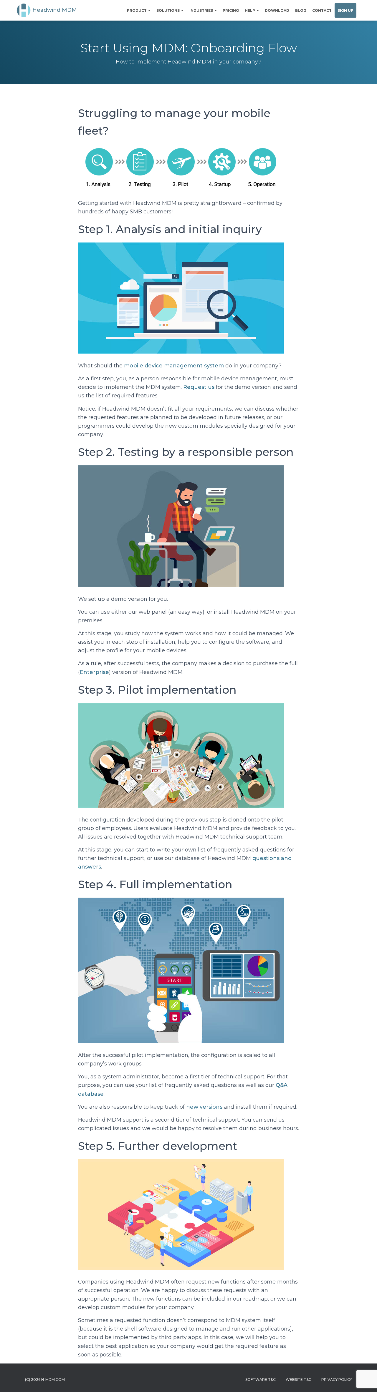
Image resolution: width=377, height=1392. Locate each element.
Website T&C (298, 1379)
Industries (201, 10)
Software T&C (260, 1379)
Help (250, 10)
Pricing (231, 10)
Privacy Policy (336, 1379)
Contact (322, 10)
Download (277, 10)
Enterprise (94, 672)
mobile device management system (174, 365)
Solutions (168, 10)
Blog (300, 10)
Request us (198, 387)
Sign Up (345, 10)
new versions (204, 1107)
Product (137, 10)
